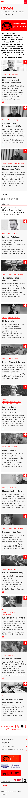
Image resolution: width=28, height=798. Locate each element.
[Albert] (14, 773)
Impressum (4, 794)
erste (3, 726)
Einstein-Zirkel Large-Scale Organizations (8, 613)
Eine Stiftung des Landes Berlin (12, 750)
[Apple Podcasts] (2, 198)
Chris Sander (12, 487)
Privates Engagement (8, 746)
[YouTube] (14, 198)
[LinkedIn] (3, 785)
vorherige (9, 726)
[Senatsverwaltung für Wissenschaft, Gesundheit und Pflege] (14, 780)
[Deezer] (7, 198)
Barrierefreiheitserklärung (14, 791)
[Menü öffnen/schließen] (2, 2)
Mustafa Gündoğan (13, 120)
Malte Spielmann (13, 74)
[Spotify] (4, 198)
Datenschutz (4, 791)
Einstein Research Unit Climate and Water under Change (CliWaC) (12, 402)
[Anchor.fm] (9, 198)
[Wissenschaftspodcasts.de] (17, 198)
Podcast (4, 74)
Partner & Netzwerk (7, 739)
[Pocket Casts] (12, 198)
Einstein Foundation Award (16, 163)
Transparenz (5, 743)
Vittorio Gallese (12, 569)
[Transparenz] (14, 765)
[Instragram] (5, 785)
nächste (13, 729)
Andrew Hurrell (12, 446)
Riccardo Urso (12, 233)
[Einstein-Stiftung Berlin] (25, 2)
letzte (19, 729)
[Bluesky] (1, 785)
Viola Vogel (11, 655)
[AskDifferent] (14, 758)
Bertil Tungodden (13, 358)
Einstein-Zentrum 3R (14, 317)
